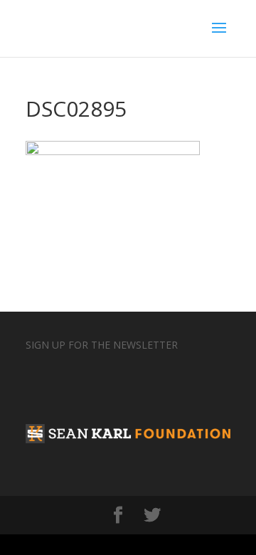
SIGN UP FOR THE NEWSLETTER (102, 345)
